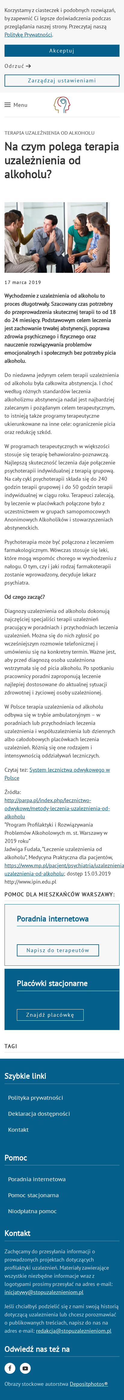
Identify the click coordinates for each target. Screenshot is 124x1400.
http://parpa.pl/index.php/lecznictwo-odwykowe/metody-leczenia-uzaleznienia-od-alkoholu (57, 808)
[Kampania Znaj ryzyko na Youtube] (25, 1368)
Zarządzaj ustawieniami (62, 80)
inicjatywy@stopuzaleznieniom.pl (44, 1292)
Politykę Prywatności (28, 34)
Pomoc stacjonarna (33, 1195)
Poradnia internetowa (37, 1179)
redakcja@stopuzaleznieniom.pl (73, 1330)
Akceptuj (62, 50)
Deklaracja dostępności (39, 1113)
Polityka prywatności (35, 1097)
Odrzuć (14, 65)
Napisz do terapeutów (57, 950)
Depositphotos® (89, 1383)
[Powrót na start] (62, 105)
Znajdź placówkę (50, 1014)
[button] (16, 105)
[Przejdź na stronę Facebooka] (10, 1368)
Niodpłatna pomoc (32, 1211)
